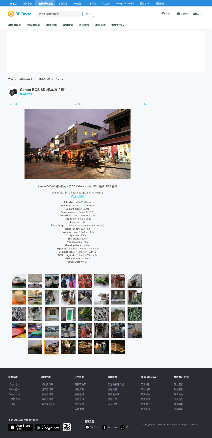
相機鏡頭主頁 (26, 79)
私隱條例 (178, 409)
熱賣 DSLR (146, 404)
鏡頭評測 (68, 25)
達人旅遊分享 (115, 404)
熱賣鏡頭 (145, 399)
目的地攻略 (113, 394)
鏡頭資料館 (34, 25)
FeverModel (14, 394)
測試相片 (84, 25)
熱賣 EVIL (146, 409)
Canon (59, 79)
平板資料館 (47, 399)
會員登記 (178, 399)
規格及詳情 (26, 94)
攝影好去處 (116, 384)
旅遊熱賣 (112, 389)
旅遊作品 (112, 399)
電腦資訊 (79, 399)
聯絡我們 (178, 389)
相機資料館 (15, 25)
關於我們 (178, 384)
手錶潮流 (79, 409)
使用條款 (178, 404)
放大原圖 (79, 196)
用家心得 (100, 25)
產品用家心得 (48, 404)
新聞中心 (13, 384)
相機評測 (51, 25)
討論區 (11, 404)
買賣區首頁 (80, 384)
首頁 (10, 79)
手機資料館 (47, 394)
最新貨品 (145, 389)
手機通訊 (79, 394)
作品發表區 (14, 399)
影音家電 (79, 404)
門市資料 (145, 384)
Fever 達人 (14, 389)
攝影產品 (79, 389)
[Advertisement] (177, 126)
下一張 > (142, 104)
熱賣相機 (145, 394)
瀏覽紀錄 (117, 25)
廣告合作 (178, 394)
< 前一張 (12, 104)
